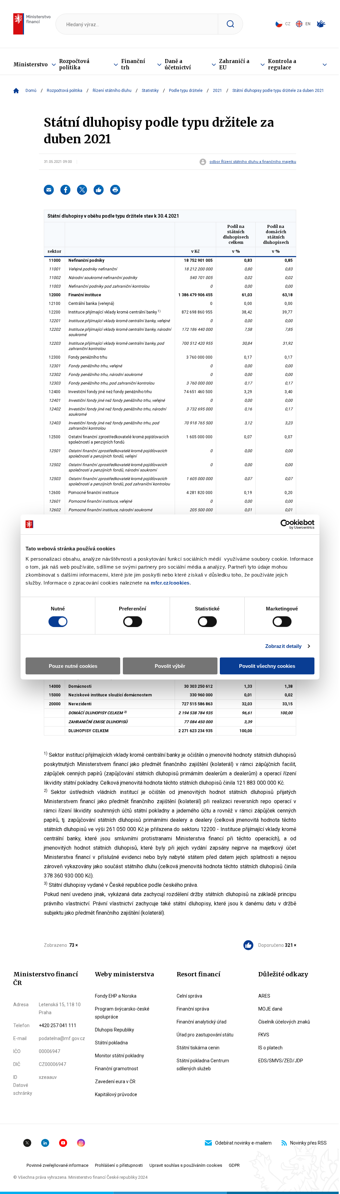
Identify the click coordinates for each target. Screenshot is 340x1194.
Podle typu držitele (186, 90)
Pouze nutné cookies (73, 666)
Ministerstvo (30, 64)
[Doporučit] (99, 190)
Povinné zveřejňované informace (57, 1165)
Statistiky (150, 90)
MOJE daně (270, 1009)
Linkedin (45, 1143)
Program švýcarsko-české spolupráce (122, 1012)
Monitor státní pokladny (119, 1055)
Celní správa (189, 996)
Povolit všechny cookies (267, 666)
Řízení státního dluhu (112, 90)
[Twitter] (82, 190)
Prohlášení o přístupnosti (119, 1165)
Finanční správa (193, 1009)
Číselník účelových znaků (284, 1021)
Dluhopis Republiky (114, 1029)
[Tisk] (115, 190)
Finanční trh (133, 64)
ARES (264, 996)
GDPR (234, 1165)
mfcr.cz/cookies (170, 583)
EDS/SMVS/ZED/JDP (280, 1060)
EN (307, 24)
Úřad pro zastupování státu (205, 1034)
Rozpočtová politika (74, 64)
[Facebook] (65, 190)
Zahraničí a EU (234, 64)
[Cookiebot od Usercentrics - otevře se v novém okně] (285, 524)
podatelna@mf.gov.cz (62, 1038)
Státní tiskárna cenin (198, 1047)
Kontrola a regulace (282, 64)
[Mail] (49, 190)
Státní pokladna (111, 1042)
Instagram (81, 1143)
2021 (217, 90)
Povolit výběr (170, 666)
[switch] (132, 621)
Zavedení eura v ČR (115, 1081)
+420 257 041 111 (57, 1025)
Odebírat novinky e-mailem (243, 1143)
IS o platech (270, 1047)
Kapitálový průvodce (116, 1094)
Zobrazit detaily (283, 646)
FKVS (263, 1034)
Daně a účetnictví (178, 64)
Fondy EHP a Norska (115, 996)
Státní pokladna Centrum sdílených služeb (203, 1064)
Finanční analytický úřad (201, 1021)
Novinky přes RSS (308, 1143)
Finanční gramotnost (116, 1068)
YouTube (63, 1143)
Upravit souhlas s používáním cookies (185, 1165)
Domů (31, 90)
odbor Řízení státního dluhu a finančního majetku (253, 162)
